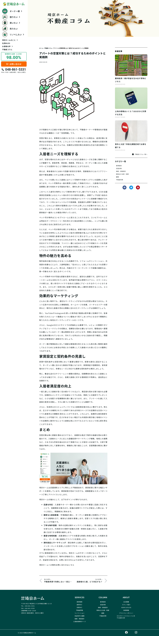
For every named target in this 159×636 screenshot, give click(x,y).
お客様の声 (6, 46)
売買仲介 (79, 607)
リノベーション (79, 613)
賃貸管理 (79, 602)
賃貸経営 (119, 166)
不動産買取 (79, 610)
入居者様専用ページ (79, 621)
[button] (124, 187)
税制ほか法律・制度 (122, 174)
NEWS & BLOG (126, 607)
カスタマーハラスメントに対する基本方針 (126, 617)
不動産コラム (7, 49)
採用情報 (126, 610)
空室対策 (119, 168)
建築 (117, 177)
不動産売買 (119, 180)
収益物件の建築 (79, 616)
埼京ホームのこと (9, 40)
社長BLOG (6, 43)
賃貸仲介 (79, 605)
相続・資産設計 (121, 171)
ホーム (41, 48)
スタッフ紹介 (126, 605)
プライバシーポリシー (126, 613)
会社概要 (126, 602)
